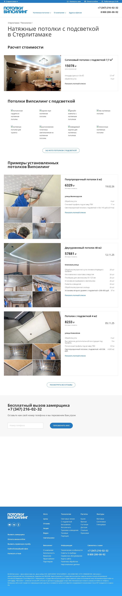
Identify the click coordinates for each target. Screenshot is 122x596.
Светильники (48, 538)
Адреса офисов (75, 13)
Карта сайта (66, 559)
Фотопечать (66, 527)
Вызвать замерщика (16, 534)
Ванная (84, 522)
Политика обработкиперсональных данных (70, 562)
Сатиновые (101, 522)
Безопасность (49, 553)
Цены (45, 519)
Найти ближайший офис (18, 549)
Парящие (65, 536)
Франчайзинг (48, 559)
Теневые (64, 533)
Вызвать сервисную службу (19, 544)
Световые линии (68, 519)
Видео (45, 533)
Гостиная (84, 524)
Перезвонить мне (61, 425)
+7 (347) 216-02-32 (108, 8)
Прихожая (85, 533)
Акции (45, 528)
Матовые (100, 519)
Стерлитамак (13, 23)
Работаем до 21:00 (111, 1)
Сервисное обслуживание (71, 556)
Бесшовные (66, 524)
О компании (48, 550)
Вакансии (47, 556)
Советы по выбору (68, 553)
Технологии (26, 23)
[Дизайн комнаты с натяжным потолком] (75, 117)
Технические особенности (72, 550)
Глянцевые (101, 524)
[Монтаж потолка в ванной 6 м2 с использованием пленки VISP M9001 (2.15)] (32, 191)
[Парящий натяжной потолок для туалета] (18, 133)
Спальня (84, 530)
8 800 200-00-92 (109, 12)
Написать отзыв (14, 553)
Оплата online (92, 1)
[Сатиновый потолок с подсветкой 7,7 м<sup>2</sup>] (32, 73)
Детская (84, 527)
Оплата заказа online (16, 539)
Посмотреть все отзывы (61, 385)
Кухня (83, 519)
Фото (45, 514)
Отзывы (46, 523)
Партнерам (48, 561)
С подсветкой (66, 522)
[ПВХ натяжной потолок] (104, 117)
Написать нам (75, 1)
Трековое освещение (69, 530)
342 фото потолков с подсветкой (61, 150)
